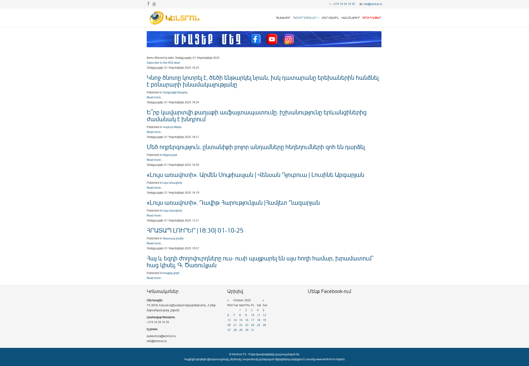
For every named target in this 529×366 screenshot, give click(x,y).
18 (258, 320)
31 (252, 330)
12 (264, 315)
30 (246, 330)
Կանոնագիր (350, 18)
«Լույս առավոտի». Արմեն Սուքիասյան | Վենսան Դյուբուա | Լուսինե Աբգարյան (255, 175)
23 (246, 325)
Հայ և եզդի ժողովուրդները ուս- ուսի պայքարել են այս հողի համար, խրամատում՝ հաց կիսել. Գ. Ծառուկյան (260, 261)
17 (252, 320)
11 (258, 315)
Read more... (155, 97)
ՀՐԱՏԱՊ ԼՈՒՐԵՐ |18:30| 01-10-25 (195, 230)
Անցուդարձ (169, 155)
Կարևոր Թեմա (172, 127)
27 (229, 330)
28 (235, 330)
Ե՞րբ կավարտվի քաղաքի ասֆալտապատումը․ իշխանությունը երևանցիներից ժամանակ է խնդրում (257, 115)
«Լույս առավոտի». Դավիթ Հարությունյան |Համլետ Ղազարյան (233, 203)
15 (240, 320)
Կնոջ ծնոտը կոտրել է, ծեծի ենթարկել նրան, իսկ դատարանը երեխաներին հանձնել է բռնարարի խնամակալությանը (263, 81)
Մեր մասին (330, 18)
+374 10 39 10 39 (344, 4)
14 (235, 320)
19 (264, 320)
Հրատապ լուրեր (172, 238)
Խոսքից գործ (170, 273)
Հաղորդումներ (305, 18)
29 (240, 330)
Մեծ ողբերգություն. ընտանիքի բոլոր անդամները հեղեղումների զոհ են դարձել (256, 147)
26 (264, 325)
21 (235, 325)
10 (252, 315)
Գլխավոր (283, 18)
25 (258, 325)
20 (229, 325)
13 (229, 320)
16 (246, 320)
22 (240, 325)
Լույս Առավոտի (172, 183)
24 (252, 325)
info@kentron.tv (372, 4)
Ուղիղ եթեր (371, 18)
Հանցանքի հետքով (174, 92)
